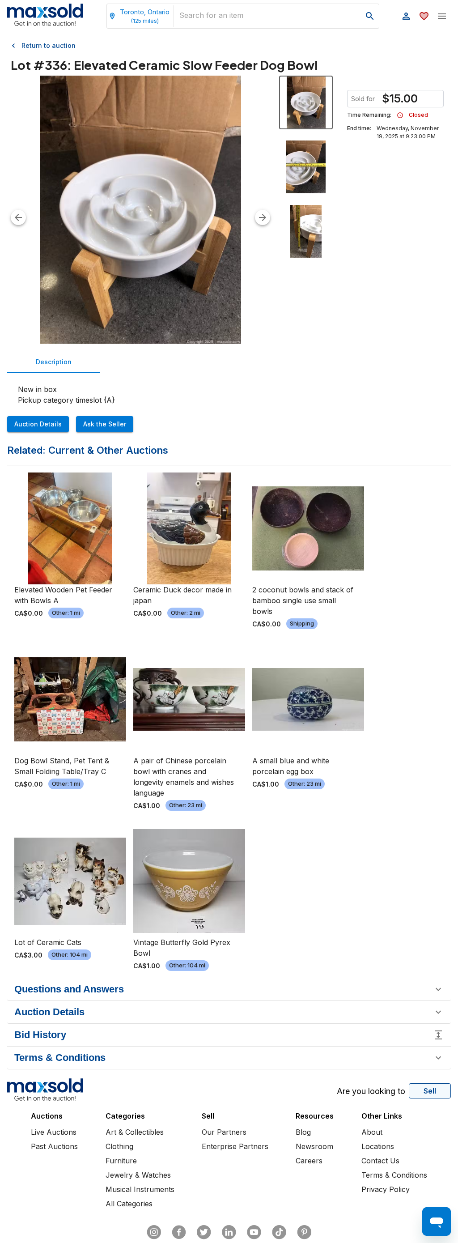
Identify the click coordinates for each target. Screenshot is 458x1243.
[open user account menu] (406, 16)
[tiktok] (279, 1232)
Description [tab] (54, 362)
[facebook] (179, 1232)
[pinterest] (304, 1232)
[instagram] (154, 1232)
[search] (370, 16)
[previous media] (18, 217)
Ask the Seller (104, 424)
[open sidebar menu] (442, 16)
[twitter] (204, 1232)
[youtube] (254, 1232)
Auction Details (38, 424)
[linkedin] (229, 1232)
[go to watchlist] (424, 16)
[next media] (262, 217)
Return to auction (48, 45)
